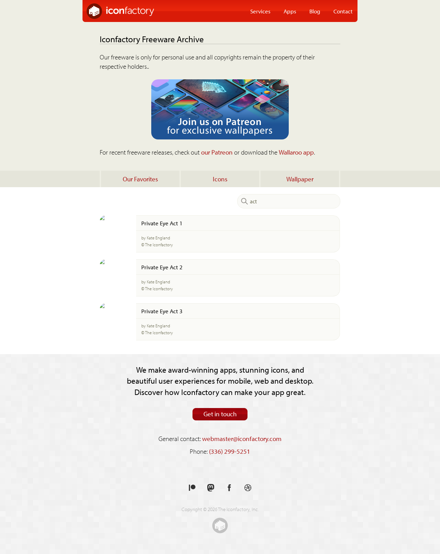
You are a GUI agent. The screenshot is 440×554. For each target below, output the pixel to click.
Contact (343, 11)
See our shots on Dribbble (248, 488)
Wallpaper (300, 179)
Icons (220, 179)
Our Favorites (140, 179)
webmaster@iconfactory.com (242, 438)
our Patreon (217, 152)
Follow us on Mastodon (211, 488)
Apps (290, 11)
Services (260, 11)
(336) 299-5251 (229, 451)
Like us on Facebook (229, 488)
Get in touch (220, 414)
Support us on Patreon (192, 488)
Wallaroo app (296, 152)
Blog (314, 11)
